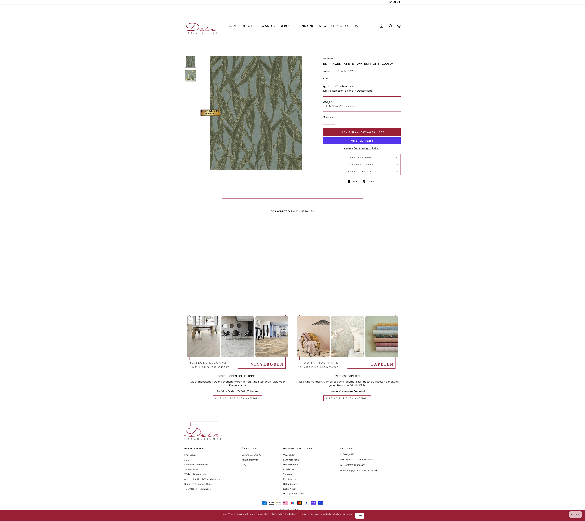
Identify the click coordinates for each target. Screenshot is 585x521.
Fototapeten (289, 479)
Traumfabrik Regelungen (197, 489)
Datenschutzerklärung (196, 464)
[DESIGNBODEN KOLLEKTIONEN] (237, 342)
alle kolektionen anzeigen (347, 398)
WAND (267, 26)
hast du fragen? (362, 171)
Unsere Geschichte (251, 455)
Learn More (348, 514)
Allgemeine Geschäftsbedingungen (203, 479)
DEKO (284, 26)
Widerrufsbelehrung (195, 474)
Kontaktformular (250, 460)
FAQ (243, 464)
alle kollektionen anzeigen (237, 398)
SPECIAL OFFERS (344, 26)
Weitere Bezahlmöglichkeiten (362, 148)
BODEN (248, 26)
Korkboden (289, 469)
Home (232, 26)
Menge (328, 117)
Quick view (210, 269)
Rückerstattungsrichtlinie (198, 484)
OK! (360, 515)
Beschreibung (362, 157)
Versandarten (362, 164)
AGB (186, 460)
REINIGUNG (305, 26)
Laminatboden (291, 460)
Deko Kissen (289, 489)
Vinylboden (289, 455)
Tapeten (287, 474)
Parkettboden (290, 464)
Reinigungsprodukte (294, 493)
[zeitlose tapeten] (347, 342)
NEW (323, 26)
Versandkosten (348, 106)
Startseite (328, 58)
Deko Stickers (290, 484)
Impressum (190, 455)
